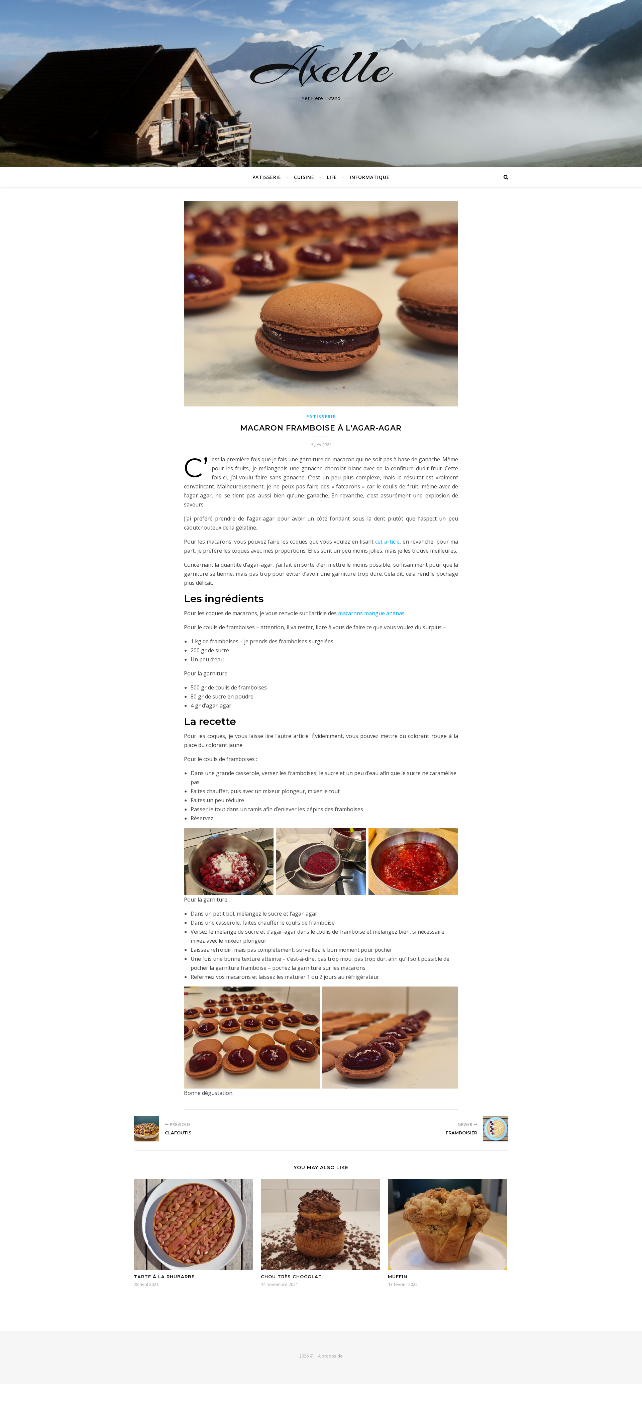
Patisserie (266, 177)
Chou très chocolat (291, 1276)
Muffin (397, 1276)
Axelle (321, 67)
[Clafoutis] (146, 1128)
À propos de (330, 1356)
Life (332, 177)
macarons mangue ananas (371, 613)
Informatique (370, 177)
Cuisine (304, 177)
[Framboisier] (495, 1128)
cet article (387, 541)
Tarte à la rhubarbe (164, 1276)
